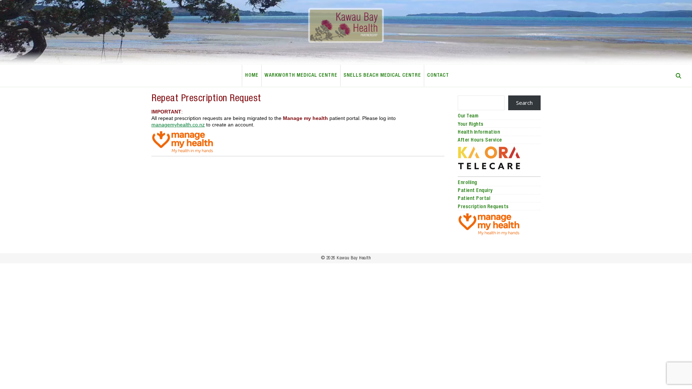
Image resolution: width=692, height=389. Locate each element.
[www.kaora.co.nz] (499, 158)
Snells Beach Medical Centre (382, 75)
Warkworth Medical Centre (301, 75)
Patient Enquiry (475, 190)
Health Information (479, 132)
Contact (438, 75)
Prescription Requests (483, 207)
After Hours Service (480, 140)
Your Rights (471, 124)
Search (524, 102)
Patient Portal (474, 198)
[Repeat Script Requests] (297, 142)
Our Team (468, 116)
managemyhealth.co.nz (178, 125)
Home (251, 75)
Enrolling (467, 182)
